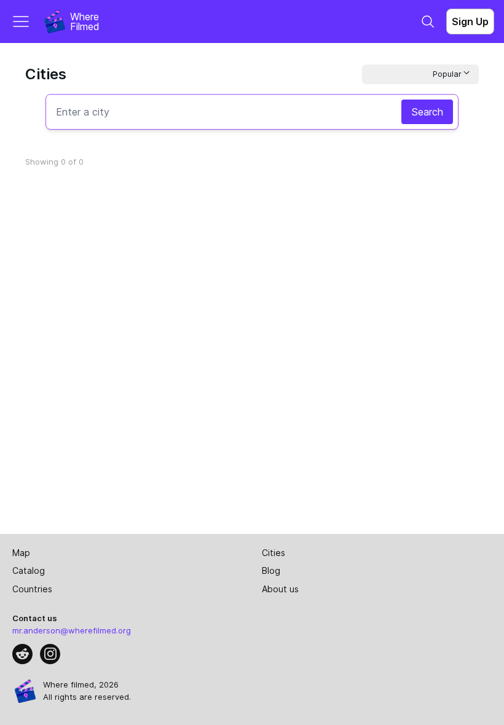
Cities (273, 552)
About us (280, 589)
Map (21, 552)
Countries (32, 589)
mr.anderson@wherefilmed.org (71, 630)
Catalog (28, 570)
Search (427, 112)
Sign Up (470, 21)
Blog (271, 570)
